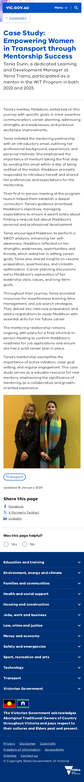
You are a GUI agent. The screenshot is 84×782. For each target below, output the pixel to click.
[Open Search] (76, 8)
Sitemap (9, 756)
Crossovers (17, 18)
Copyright (48, 744)
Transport (14, 477)
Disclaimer (27, 744)
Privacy (9, 744)
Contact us (29, 756)
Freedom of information (21, 750)
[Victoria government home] (73, 770)
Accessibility (54, 750)
